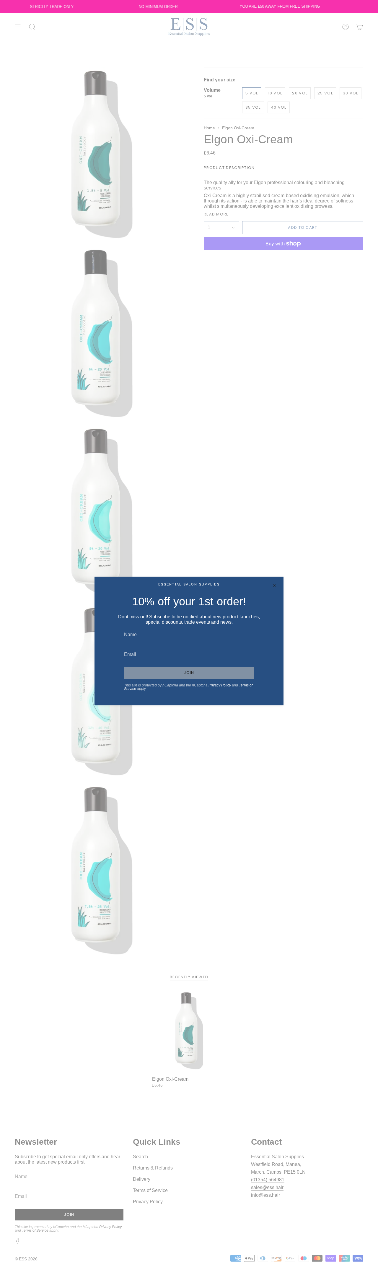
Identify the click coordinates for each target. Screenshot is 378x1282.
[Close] (275, 585)
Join (189, 672)
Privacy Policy (219, 685)
